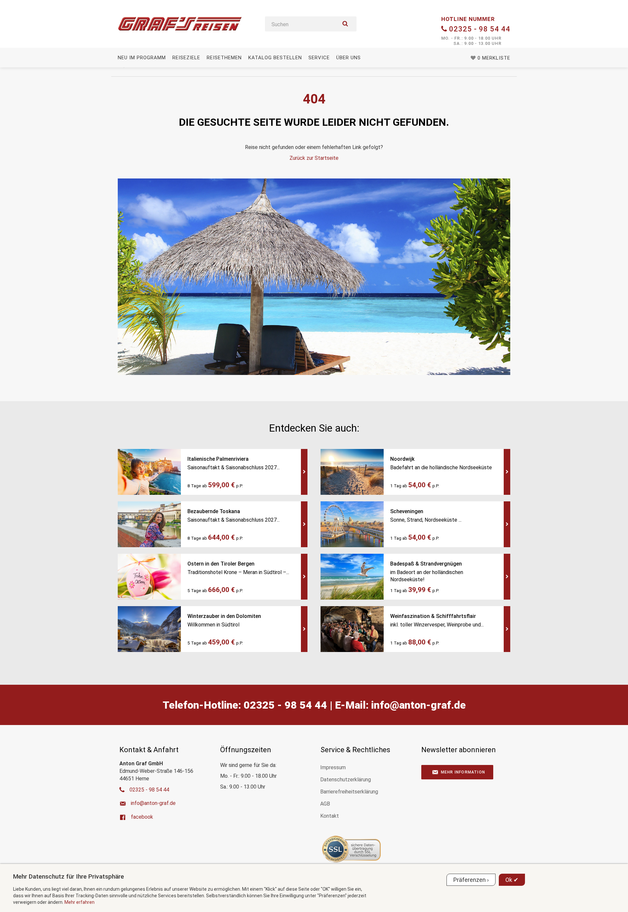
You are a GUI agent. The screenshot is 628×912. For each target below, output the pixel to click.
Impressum (333, 767)
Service (319, 58)
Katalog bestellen (275, 58)
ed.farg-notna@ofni (418, 705)
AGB (325, 804)
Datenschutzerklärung (345, 779)
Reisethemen (224, 58)
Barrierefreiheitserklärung (349, 792)
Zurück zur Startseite (314, 158)
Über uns (348, 58)
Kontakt (329, 816)
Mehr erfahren (79, 902)
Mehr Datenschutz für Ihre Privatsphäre (68, 876)
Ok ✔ (511, 879)
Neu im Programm (142, 58)
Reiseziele (186, 58)
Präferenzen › (471, 879)
